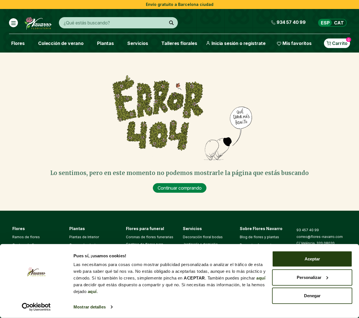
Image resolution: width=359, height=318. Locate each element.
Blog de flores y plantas (259, 237)
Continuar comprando (180, 188)
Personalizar (309, 277)
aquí (260, 278)
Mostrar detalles (89, 307)
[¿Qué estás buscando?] (171, 23)
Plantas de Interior (84, 237)
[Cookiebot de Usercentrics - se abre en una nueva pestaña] (36, 307)
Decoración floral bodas (203, 237)
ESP (325, 23)
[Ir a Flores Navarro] (38, 22)
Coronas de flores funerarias (149, 237)
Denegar (312, 295)
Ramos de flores (26, 237)
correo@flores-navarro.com (319, 237)
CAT (339, 23)
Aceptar (312, 258)
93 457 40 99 (307, 230)
